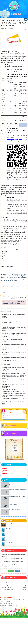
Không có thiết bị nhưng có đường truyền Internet (13, 562)
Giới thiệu (14, 442)
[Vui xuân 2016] (3, 544)
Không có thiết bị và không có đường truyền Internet (14, 565)
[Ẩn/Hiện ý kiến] (12, 297)
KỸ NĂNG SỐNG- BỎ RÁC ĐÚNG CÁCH (18, 489)
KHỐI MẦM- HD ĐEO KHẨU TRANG (17, 496)
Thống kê (14, 447)
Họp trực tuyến (14, 450)
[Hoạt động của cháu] (3, 539)
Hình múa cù (9, 528)
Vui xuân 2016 (9, 542)
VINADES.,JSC (24, 607)
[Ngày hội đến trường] (3, 525)
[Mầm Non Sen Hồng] (14, 6)
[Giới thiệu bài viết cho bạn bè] (20, 29)
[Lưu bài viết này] (25, 29)
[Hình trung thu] (3, 534)
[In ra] (23, 29)
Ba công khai (14, 448)
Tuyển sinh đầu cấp (14, 451)
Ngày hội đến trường (11, 524)
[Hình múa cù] (3, 530)
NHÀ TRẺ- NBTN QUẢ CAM (15, 509)
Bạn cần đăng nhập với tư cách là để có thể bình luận (13, 302)
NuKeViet (12, 607)
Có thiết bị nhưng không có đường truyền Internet (13, 559)
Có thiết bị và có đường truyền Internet (13, 568)
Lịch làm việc (14, 445)
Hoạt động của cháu (11, 537)
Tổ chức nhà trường (14, 444)
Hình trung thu (9, 533)
